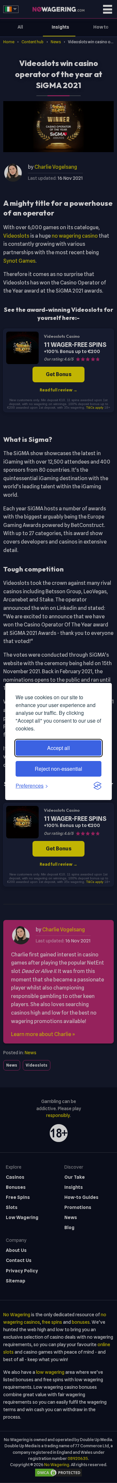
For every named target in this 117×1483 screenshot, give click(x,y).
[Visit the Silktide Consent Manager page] (97, 786)
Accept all (58, 748)
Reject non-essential (58, 768)
